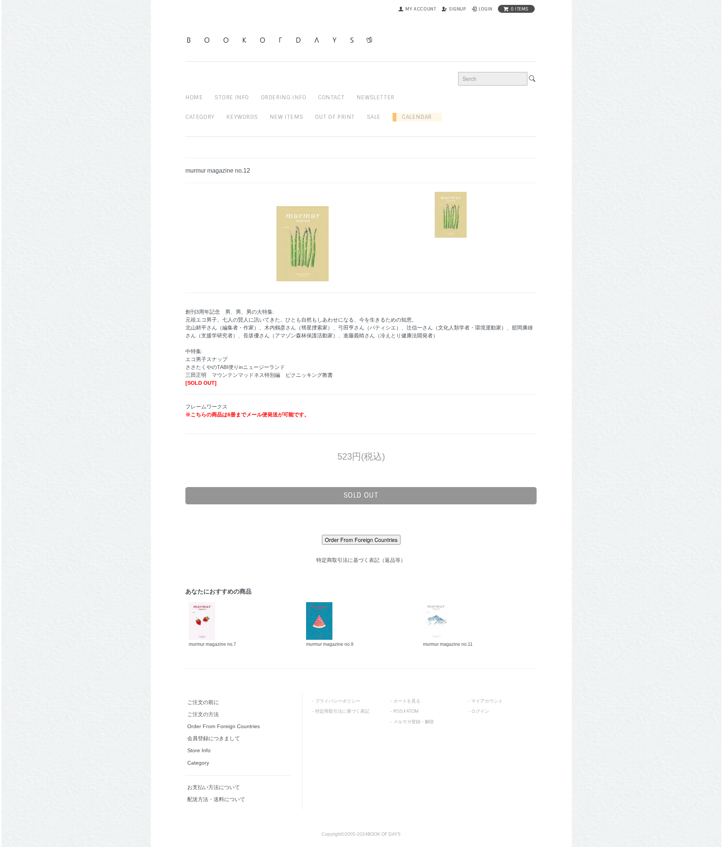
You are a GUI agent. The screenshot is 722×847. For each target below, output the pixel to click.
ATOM (412, 711)
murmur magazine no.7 (212, 644)
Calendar (414, 117)
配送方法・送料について (216, 799)
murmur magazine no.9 (329, 644)
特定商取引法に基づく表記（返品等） (361, 560)
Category (200, 117)
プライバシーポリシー (337, 701)
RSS (398, 711)
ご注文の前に (203, 702)
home (194, 97)
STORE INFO (232, 97)
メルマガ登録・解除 (413, 721)
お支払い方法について (213, 787)
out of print (335, 117)
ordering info (283, 97)
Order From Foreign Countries (223, 726)
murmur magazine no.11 (448, 644)
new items (286, 117)
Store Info (199, 750)
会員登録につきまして (213, 738)
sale (374, 117)
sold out (361, 495)
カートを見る (406, 701)
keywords (242, 117)
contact (331, 97)
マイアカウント (487, 701)
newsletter (375, 97)
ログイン (480, 711)
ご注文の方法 (203, 714)
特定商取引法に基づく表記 (342, 711)
